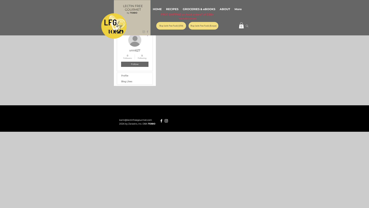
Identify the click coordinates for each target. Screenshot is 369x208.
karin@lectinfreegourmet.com (135, 120)
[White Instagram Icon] (166, 121)
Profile (124, 75)
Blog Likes (126, 81)
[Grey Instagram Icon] (143, 32)
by (132, 12)
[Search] (247, 26)
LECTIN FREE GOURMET (133, 7)
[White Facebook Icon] (161, 121)
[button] (241, 25)
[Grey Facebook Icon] (147, 32)
